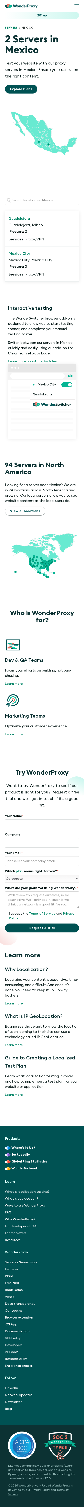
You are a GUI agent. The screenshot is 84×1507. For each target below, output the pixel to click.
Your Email (14, 853)
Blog (8, 1408)
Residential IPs (16, 1359)
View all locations (25, 511)
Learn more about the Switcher (32, 361)
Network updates (18, 1395)
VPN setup (13, 1338)
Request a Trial (42, 928)
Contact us (13, 1310)
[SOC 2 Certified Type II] (42, 1445)
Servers (11, 27)
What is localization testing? (27, 1191)
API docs (11, 1352)
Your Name (14, 816)
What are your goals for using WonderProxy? (41, 888)
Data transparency (20, 1303)
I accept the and (41, 916)
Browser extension (19, 1317)
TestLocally (20, 1154)
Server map (28, 1262)
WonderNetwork (24, 1168)
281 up (42, 15)
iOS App (11, 1324)
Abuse (9, 1296)
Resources (12, 1240)
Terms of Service (42, 913)
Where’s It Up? (23, 1147)
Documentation (17, 1331)
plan (19, 871)
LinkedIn (11, 1388)
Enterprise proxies (19, 1365)
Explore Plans (21, 89)
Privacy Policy (40, 1490)
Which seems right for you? (32, 871)
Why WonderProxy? (20, 1219)
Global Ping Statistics (29, 1161)
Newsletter (13, 1402)
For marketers (15, 1233)
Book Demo (14, 1290)
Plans (9, 1276)
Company (12, 834)
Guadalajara (19, 218)
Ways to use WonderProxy (25, 1205)
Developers (13, 1345)
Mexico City (19, 253)
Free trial (12, 1283)
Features (11, 1269)
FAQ (8, 1212)
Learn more (14, 683)
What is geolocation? (21, 1198)
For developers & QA (20, 1226)
